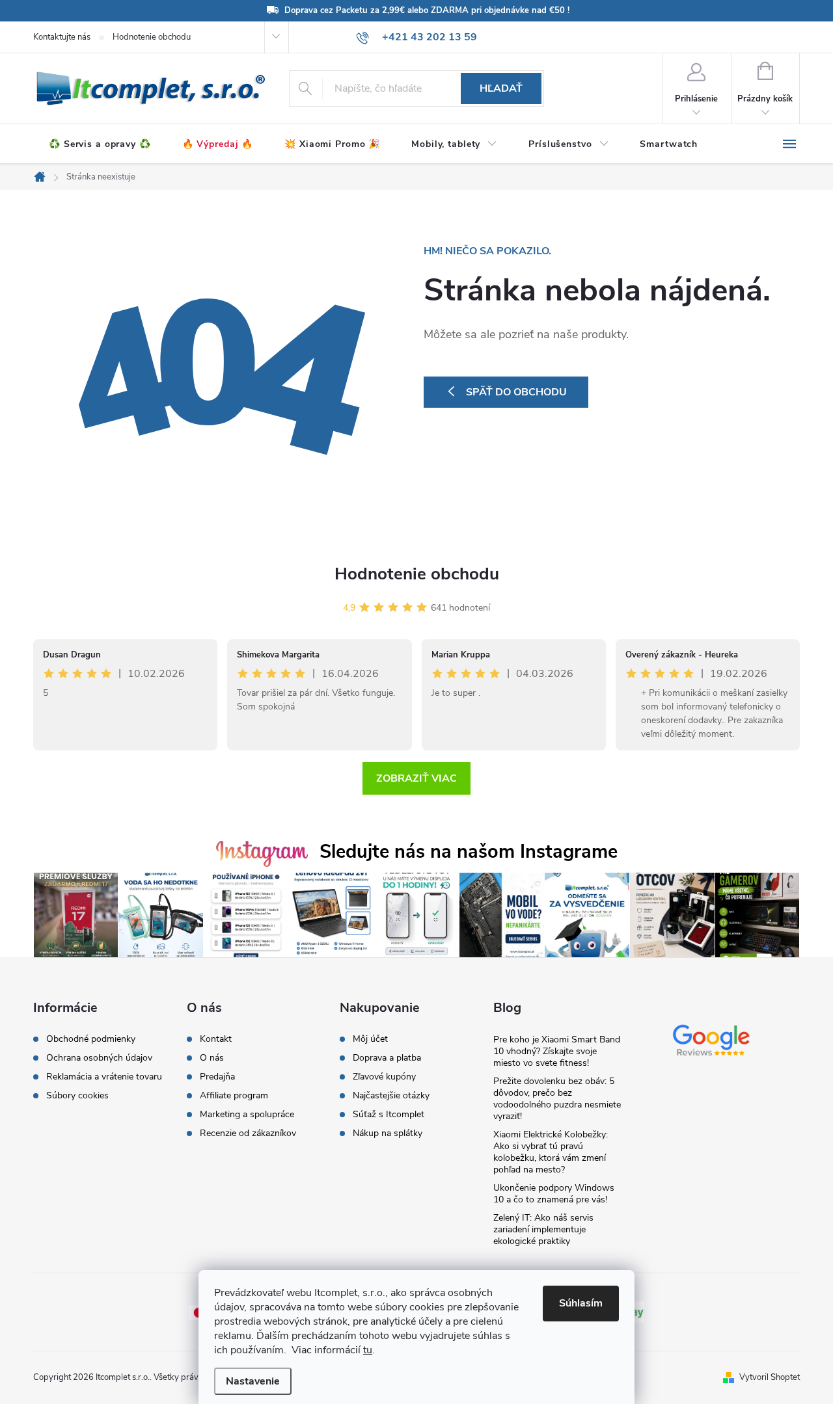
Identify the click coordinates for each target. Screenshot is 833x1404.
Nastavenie (253, 1381)
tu (367, 1350)
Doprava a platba (387, 1058)
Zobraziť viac (416, 778)
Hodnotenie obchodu (152, 37)
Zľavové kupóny (384, 1077)
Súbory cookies (77, 1096)
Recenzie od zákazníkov (248, 1133)
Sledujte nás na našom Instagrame (469, 851)
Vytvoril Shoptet (769, 1377)
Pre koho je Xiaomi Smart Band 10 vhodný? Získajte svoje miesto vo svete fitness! (556, 1051)
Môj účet (370, 1039)
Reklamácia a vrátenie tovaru (104, 1077)
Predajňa (217, 1077)
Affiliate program (234, 1096)
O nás (212, 1058)
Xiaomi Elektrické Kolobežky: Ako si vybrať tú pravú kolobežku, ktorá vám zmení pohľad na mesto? (550, 1152)
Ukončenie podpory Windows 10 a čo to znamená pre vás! (553, 1194)
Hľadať (501, 88)
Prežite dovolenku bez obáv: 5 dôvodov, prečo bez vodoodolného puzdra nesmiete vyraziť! (557, 1098)
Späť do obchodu (516, 392)
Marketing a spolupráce (247, 1114)
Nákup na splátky (387, 1133)
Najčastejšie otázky (391, 1096)
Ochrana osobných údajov (99, 1058)
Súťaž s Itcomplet (388, 1114)
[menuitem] (100, 144)
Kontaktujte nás (61, 37)
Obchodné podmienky (90, 1039)
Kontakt (216, 1039)
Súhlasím (581, 1303)
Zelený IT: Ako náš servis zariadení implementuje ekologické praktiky (543, 1229)
